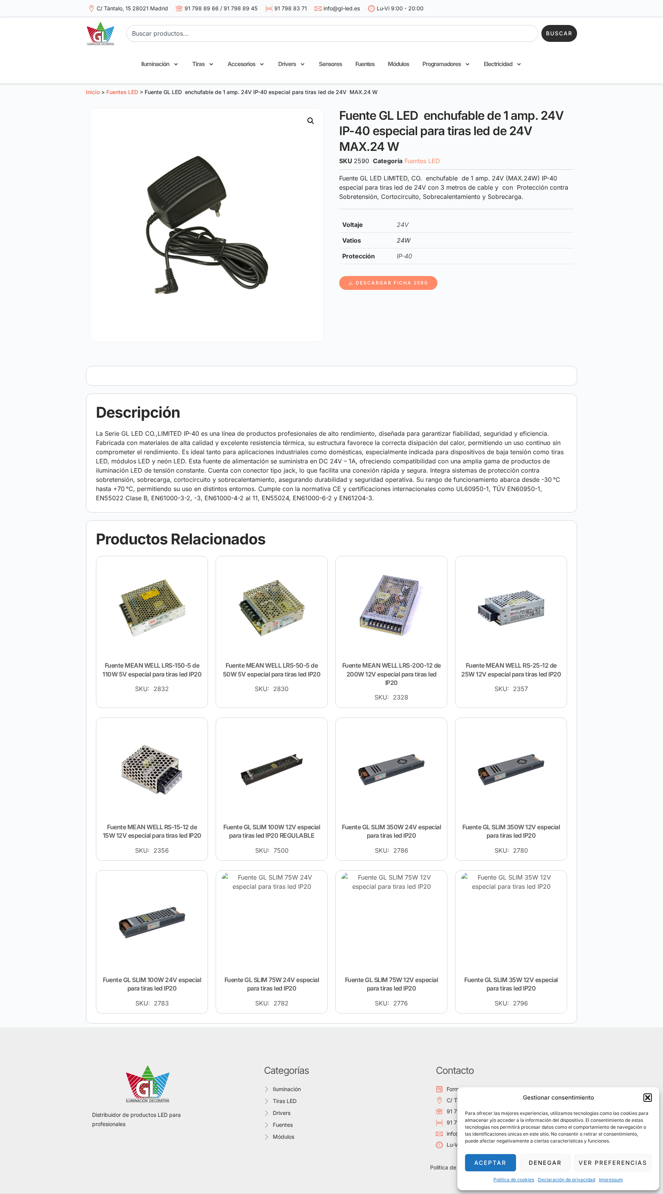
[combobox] (332, 33)
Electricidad (498, 64)
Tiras (198, 64)
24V (403, 224)
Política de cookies (513, 1179)
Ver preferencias (613, 1162)
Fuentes (364, 64)
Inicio (93, 92)
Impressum (611, 1179)
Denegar (545, 1162)
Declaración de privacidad (566, 1179)
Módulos (398, 64)
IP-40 (404, 256)
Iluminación (155, 64)
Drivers (287, 64)
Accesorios (241, 64)
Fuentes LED (122, 92)
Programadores (441, 64)
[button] (647, 1097)
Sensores (330, 64)
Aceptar (490, 1162)
